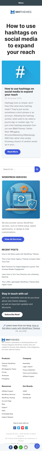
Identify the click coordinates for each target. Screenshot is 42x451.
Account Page (6, 401)
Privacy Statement (29, 370)
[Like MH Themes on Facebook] (14, 427)
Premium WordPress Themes (8, 365)
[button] (11, 447)
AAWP (25, 391)
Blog (3, 404)
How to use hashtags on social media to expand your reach (19, 91)
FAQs (3, 411)
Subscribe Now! (12, 314)
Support (4, 407)
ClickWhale (26, 394)
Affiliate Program (28, 376)
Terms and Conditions (30, 373)
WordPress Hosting (8, 398)
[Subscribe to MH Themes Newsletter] (26, 427)
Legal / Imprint (28, 367)
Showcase (5, 375)
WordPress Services (8, 394)
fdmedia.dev (27, 398)
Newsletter (26, 363)
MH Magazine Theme (9, 369)
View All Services (13, 239)
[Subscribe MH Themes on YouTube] (22, 427)
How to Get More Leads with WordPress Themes (20, 254)
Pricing (4, 372)
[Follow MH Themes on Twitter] (18, 427)
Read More (13, 152)
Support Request (7, 417)
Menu (21, 3)
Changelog (5, 379)
